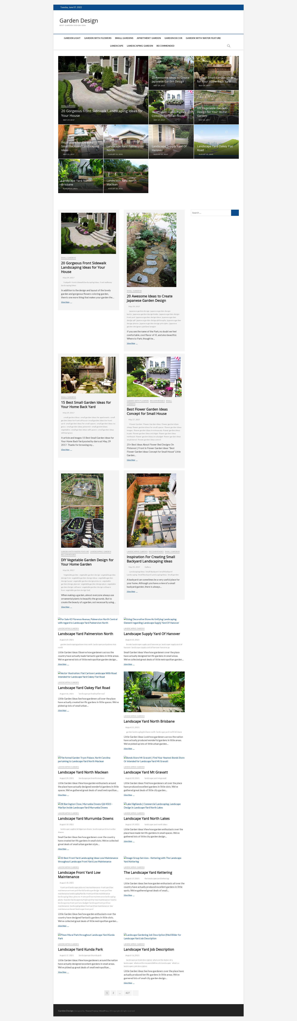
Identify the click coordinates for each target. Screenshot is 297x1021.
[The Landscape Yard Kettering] (154, 859)
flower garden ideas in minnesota (148, 430)
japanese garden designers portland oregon (152, 325)
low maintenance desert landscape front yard (85, 907)
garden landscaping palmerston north (76, 644)
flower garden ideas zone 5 (149, 439)
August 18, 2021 (66, 883)
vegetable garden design (89, 575)
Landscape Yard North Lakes (147, 818)
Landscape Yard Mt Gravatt (146, 772)
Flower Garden (135, 424)
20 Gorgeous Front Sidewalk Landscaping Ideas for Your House (83, 267)
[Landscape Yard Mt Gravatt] (154, 759)
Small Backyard (152, 571)
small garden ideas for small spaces (81, 423)
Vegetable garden (71, 575)
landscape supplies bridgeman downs (76, 829)
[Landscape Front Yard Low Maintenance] (88, 859)
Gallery (148, 567)
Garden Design (79, 20)
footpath (67, 282)
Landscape (116, 45)
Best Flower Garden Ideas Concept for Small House (169, 114)
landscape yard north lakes (156, 824)
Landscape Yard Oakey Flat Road (84, 687)
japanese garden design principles (154, 323)
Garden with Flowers (97, 38)
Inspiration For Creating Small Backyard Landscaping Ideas (80, 146)
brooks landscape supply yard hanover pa (143, 644)
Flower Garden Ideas (152, 424)
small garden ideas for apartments (95, 417)
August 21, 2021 (70, 189)
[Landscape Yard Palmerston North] (88, 621)
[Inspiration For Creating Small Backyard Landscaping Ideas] (154, 510)
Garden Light (72, 38)
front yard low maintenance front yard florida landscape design (85, 889)
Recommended (165, 45)
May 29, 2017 (69, 120)
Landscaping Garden (140, 45)
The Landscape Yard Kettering (148, 872)
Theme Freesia (91, 1011)
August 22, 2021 (160, 154)
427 (128, 992)
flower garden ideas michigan (145, 433)
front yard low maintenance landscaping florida (85, 892)
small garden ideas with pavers (84, 430)
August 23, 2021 (115, 154)
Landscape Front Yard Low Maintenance (79, 874)
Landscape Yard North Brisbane (149, 721)
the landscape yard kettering (157, 878)
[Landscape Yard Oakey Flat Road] (88, 675)
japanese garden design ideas (148, 317)
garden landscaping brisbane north (141, 732)
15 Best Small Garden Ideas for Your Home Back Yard (215, 79)
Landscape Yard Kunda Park (80, 949)
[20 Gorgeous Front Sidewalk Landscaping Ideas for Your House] (88, 233)
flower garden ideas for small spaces (148, 427)
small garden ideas (72, 417)
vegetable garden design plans (94, 584)
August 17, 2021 (132, 878)
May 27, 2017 (159, 120)
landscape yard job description (139, 960)
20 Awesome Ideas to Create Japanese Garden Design (170, 79)
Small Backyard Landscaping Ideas (152, 575)
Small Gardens (124, 38)
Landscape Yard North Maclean (83, 772)
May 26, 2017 (204, 120)
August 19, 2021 (66, 824)
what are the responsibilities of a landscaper (152, 963)
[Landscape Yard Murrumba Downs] (88, 805)
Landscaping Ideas (137, 571)
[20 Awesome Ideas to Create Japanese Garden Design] (154, 250)
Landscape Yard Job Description (149, 949)
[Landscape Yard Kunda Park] (88, 936)
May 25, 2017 (69, 154)
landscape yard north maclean (92, 778)
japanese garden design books (146, 314)
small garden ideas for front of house (88, 419)
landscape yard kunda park (90, 955)
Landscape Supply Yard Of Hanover (152, 633)
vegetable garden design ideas (84, 578)
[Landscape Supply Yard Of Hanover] (154, 621)
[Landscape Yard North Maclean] (88, 759)
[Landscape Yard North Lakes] (154, 805)
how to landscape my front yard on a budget (87, 901)
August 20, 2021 (115, 189)
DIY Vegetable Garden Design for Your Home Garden (212, 112)
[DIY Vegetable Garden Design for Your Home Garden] (88, 510)
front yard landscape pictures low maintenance (80, 887)
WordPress (104, 1011)
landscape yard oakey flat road (92, 694)
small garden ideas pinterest (79, 426)
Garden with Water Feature (203, 38)
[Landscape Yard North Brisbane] (154, 691)
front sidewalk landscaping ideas (85, 282)
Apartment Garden (149, 38)
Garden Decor (173, 38)
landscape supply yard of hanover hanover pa (151, 647)
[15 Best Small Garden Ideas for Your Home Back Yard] (88, 375)
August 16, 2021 (132, 955)
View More (70, 302)
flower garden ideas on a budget (149, 436)
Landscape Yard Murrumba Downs (85, 818)
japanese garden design (139, 311)
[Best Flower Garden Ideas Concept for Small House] (154, 377)
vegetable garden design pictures (87, 581)
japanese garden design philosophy (151, 320)
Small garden (173, 575)
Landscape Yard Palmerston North (85, 633)
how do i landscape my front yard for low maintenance (87, 900)
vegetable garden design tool (78, 590)
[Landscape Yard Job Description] (154, 936)
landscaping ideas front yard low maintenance (89, 906)
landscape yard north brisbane (169, 732)
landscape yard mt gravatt (155, 778)
